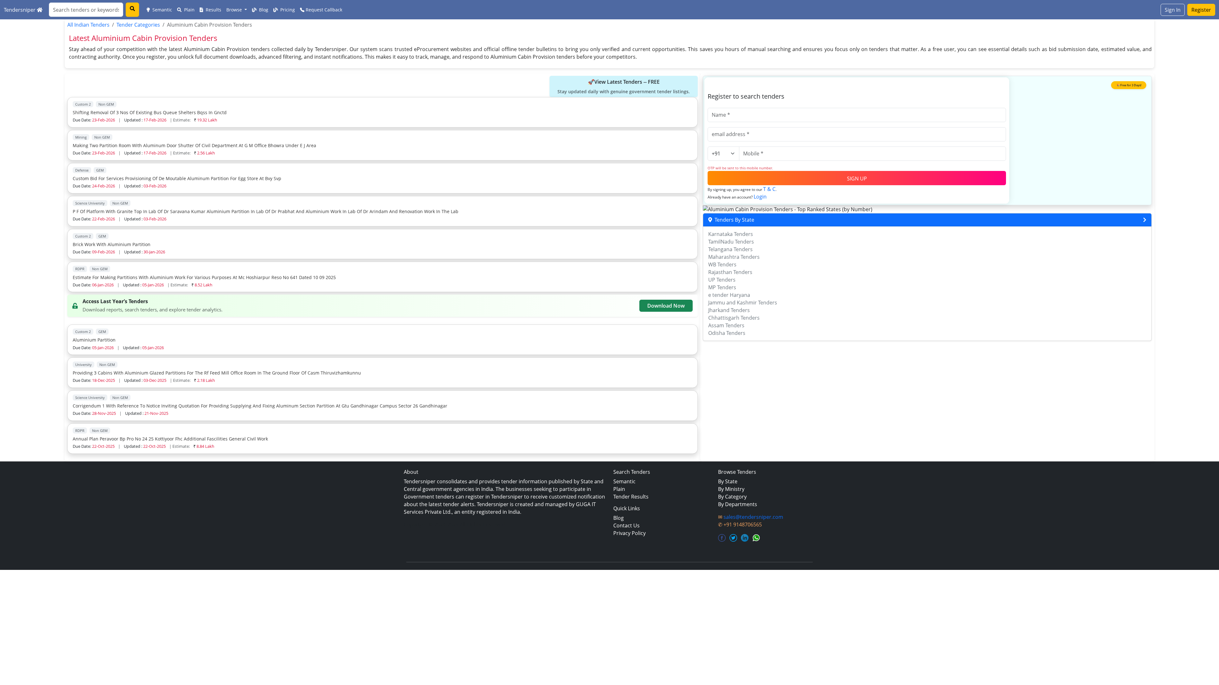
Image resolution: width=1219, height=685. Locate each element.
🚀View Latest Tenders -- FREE (623, 86)
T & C (769, 189)
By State (727, 481)
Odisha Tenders (726, 332)
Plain (189, 10)
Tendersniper (20, 9)
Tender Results (631, 496)
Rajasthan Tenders (730, 272)
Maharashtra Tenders (734, 256)
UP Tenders (722, 279)
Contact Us (626, 525)
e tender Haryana (729, 294)
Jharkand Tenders (729, 310)
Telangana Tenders (730, 249)
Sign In (1173, 9)
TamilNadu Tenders (731, 241)
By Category (732, 496)
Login (760, 196)
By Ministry (731, 489)
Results (212, 10)
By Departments (737, 504)
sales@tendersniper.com (753, 516)
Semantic (161, 10)
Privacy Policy (629, 533)
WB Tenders (722, 264)
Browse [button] (234, 10)
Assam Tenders (726, 325)
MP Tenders (722, 287)
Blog (263, 10)
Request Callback (323, 10)
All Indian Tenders (88, 24)
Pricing (287, 10)
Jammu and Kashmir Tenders (742, 302)
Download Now (666, 305)
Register (1201, 9)
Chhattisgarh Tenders (734, 317)
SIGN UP (857, 178)
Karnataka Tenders (730, 234)
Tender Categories (138, 24)
